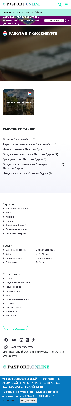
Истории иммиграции (17, 299)
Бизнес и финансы (16, 249)
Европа (9, 221)
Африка (10, 217)
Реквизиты (11, 311)
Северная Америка (16, 233)
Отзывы (10, 303)
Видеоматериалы (45, 249)
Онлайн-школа (14, 307)
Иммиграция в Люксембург (23, 149)
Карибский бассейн (16, 225)
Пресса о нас (13, 291)
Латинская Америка (16, 229)
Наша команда (13, 287)
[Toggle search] (60, 4)
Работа (40, 262)
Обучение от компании (18, 282)
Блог (8, 295)
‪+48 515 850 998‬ (21, 347)
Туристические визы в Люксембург (28, 144)
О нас (9, 278)
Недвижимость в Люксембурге (25, 173)
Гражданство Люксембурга (23, 159)
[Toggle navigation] (65, 4)
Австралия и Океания (17, 208)
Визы (8, 254)
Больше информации (38, 395)
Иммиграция (43, 254)
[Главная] (23, 4)
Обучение (11, 262)
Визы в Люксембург (17, 139)
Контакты (11, 315)
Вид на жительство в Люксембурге (28, 154)
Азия (8, 212)
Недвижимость (44, 258)
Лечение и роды (14, 258)
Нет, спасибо (28, 400)
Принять (9, 400)
